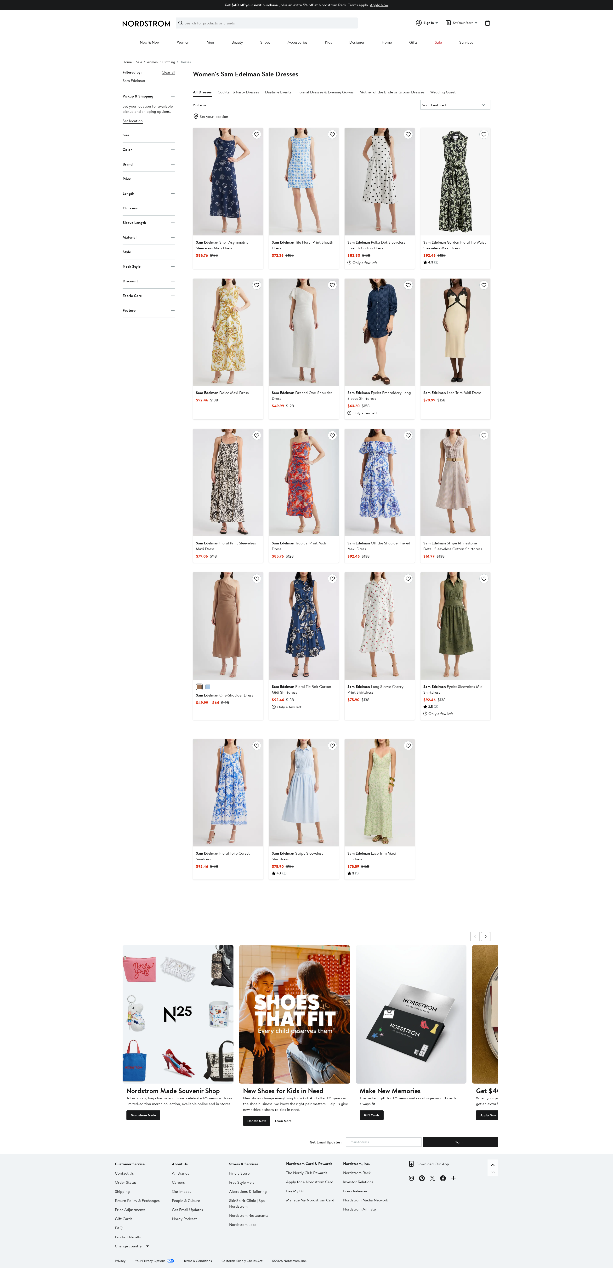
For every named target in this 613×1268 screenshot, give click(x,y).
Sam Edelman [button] (134, 80)
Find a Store (239, 1173)
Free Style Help (242, 1182)
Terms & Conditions (198, 1260)
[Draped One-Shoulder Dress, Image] (304, 332)
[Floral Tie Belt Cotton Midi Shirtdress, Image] (304, 626)
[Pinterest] (422, 1178)
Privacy (120, 1260)
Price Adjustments (130, 1209)
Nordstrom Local (243, 1224)
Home (387, 42)
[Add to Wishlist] (256, 134)
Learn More (283, 1121)
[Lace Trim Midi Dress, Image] (455, 332)
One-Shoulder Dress (224, 695)
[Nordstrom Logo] (146, 24)
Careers (178, 1182)
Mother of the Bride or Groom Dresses (392, 92)
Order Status (125, 1182)
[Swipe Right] (485, 936)
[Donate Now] (294, 1014)
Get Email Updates (187, 1209)
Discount (130, 281)
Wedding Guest (443, 92)
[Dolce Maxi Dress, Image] (228, 332)
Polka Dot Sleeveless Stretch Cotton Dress (376, 245)
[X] (432, 1178)
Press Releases (355, 1191)
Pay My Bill (295, 1191)
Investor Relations (358, 1181)
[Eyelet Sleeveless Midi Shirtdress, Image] (455, 626)
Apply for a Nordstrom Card (309, 1181)
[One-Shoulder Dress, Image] (228, 626)
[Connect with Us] (453, 1178)
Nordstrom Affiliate (359, 1209)
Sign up (460, 1142)
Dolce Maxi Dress (222, 392)
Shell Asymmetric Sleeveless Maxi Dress (222, 245)
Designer (356, 42)
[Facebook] (443, 1178)
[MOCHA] (199, 687)
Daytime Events (278, 92)
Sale (438, 42)
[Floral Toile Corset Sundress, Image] (228, 792)
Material (129, 237)
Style (127, 251)
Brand (128, 164)
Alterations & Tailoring (248, 1191)
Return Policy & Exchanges (137, 1200)
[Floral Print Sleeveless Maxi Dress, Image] (228, 482)
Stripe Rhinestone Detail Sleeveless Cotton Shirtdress (452, 545)
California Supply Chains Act (241, 1260)
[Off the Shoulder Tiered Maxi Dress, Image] (379, 482)
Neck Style (132, 266)
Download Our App (433, 1163)
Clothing (168, 62)
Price (127, 178)
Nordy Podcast (184, 1218)
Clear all (168, 72)
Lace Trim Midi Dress (452, 392)
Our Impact (181, 1191)
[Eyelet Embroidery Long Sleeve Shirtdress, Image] (379, 332)
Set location (133, 120)
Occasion (130, 208)
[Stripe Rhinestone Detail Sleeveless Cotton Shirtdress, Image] (455, 482)
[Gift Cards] (411, 1014)
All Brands (180, 1173)
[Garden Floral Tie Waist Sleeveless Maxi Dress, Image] (455, 181)
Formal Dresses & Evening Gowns (325, 92)
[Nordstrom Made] (178, 1014)
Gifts (413, 42)
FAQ (119, 1227)
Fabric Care (132, 295)
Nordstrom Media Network (365, 1200)
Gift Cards (371, 1115)
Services (466, 42)
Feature (129, 310)
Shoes (265, 42)
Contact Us (124, 1173)
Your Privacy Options (150, 1260)
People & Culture (186, 1200)
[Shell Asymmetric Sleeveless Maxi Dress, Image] (228, 181)
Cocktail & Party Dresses (238, 92)
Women (183, 42)
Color (127, 149)
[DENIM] (207, 687)
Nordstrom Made (143, 1115)
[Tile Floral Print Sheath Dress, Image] (304, 181)
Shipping (122, 1191)
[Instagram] (411, 1178)
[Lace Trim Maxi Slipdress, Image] (379, 792)
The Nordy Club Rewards (306, 1172)
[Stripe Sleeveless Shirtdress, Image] (304, 792)
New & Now (149, 42)
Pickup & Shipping (138, 96)
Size (126, 134)
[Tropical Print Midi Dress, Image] (304, 482)
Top (492, 1171)
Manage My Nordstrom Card (310, 1200)
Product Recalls (128, 1236)
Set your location (214, 116)
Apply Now (379, 4)
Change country (128, 1246)
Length (128, 193)
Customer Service (130, 1163)
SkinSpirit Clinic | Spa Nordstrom (247, 1203)
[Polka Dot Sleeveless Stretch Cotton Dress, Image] (379, 181)
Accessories (297, 42)
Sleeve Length (134, 222)
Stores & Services (243, 1163)
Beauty (237, 42)
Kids (328, 42)
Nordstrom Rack (357, 1172)
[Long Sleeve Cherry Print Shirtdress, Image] (379, 626)
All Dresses (202, 92)
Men (210, 42)
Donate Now (256, 1121)
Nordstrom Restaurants (248, 1215)
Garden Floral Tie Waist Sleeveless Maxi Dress (454, 245)
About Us (180, 1163)
